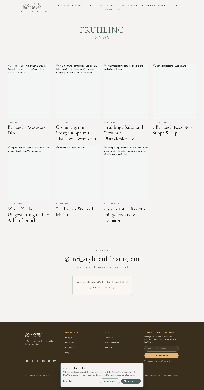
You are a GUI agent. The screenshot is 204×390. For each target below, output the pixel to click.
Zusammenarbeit (156, 5)
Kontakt (175, 5)
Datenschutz (155, 375)
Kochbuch (78, 5)
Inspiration (135, 5)
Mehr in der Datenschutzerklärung (121, 375)
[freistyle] (34, 334)
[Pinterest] (43, 361)
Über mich (63, 5)
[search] (126, 9)
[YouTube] (49, 361)
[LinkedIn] (54, 361)
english (118, 9)
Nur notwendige (110, 381)
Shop (122, 5)
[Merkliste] (131, 9)
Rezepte (92, 5)
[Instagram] (37, 361)
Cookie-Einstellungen (171, 375)
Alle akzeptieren (131, 381)
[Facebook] (26, 361)
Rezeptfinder (108, 5)
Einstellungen (102, 288)
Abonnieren (161, 355)
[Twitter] (32, 361)
